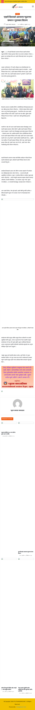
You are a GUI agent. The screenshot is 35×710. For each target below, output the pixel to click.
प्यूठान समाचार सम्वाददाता (10, 24)
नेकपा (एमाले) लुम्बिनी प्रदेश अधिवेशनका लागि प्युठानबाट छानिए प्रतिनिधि (25, 689)
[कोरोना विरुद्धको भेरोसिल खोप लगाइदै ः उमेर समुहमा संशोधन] (9, 622)
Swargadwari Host (21, 707)
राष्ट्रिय (17, 14)
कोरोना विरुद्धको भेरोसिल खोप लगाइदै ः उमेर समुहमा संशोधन (8, 688)
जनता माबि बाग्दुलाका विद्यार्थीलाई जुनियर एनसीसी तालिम (16, 1)
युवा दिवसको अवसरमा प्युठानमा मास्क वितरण (25, 552)
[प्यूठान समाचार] (17, 6)
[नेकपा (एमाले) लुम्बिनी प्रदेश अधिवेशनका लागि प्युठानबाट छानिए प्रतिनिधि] (26, 622)
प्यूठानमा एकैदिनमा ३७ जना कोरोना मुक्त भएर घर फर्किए (8, 433)
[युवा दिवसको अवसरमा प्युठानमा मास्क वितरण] (26, 486)
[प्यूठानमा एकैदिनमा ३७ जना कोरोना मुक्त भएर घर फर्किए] (9, 426)
